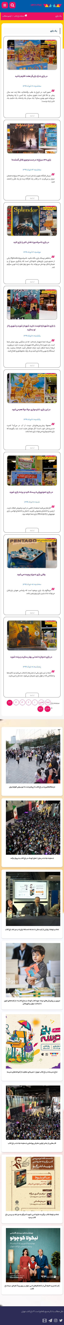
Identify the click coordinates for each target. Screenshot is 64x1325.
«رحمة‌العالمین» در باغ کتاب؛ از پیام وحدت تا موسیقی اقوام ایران (32, 787)
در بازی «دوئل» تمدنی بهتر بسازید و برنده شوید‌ (31, 657)
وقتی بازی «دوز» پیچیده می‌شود (31, 575)
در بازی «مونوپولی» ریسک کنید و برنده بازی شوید (31, 492)
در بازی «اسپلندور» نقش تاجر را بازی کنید (31, 242)
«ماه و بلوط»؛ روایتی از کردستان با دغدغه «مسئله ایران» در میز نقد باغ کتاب (32, 929)
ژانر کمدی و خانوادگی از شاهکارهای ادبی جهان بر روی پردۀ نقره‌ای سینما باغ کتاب (32, 1287)
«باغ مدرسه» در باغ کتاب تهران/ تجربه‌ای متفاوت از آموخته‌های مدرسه (32, 1072)
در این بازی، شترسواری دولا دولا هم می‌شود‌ (31, 410)
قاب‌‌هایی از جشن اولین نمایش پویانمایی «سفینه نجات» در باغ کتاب (32, 1143)
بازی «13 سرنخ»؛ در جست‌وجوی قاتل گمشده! (31, 160)
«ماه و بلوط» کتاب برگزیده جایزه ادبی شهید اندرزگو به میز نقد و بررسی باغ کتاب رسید (32, 1216)
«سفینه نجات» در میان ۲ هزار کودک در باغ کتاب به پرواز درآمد (32, 858)
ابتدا (48, 702)
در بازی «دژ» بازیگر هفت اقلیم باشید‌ (31, 76)
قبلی (41, 702)
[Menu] (5, 5)
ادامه (32, 116)
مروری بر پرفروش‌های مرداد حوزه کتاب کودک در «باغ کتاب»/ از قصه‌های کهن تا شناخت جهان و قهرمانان (32, 1002)
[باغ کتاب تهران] (46, 6)
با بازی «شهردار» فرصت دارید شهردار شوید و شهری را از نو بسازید (31, 328)
